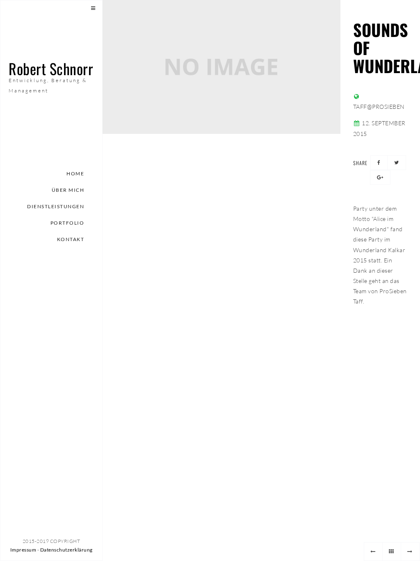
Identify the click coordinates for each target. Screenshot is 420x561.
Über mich (68, 190)
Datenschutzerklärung (66, 550)
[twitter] (396, 162)
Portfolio (67, 223)
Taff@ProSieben (379, 106)
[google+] (380, 177)
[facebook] (379, 162)
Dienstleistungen (55, 206)
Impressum (23, 550)
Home (75, 173)
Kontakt (70, 239)
